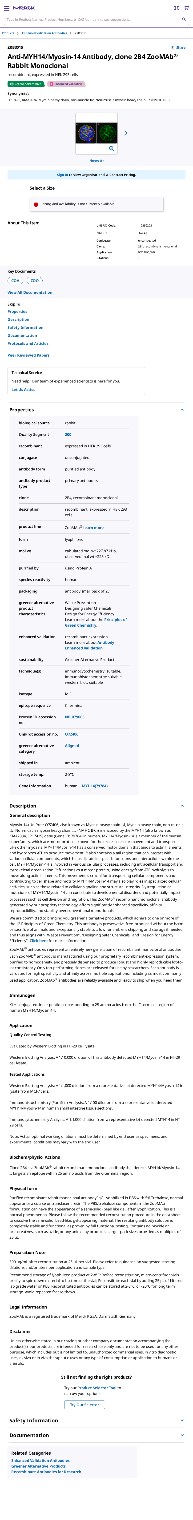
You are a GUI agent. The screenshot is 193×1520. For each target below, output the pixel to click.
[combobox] (96, 19)
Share (180, 47)
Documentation (22, 335)
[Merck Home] (24, 8)
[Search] (184, 19)
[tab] (12, 33)
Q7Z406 (71, 734)
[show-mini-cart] (186, 8)
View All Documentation (30, 292)
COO (35, 280)
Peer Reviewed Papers (29, 355)
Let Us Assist (23, 389)
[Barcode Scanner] (176, 8)
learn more (93, 527)
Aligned (72, 745)
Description (18, 319)
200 (68, 434)
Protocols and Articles (28, 343)
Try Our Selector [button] (84, 1404)
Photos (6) (96, 161)
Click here (39, 940)
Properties (17, 311)
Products (8, 33)
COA (15, 280)
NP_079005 (74, 717)
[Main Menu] (6, 8)
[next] (126, 133)
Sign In (62, 174)
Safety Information (25, 327)
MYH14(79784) (94, 785)
